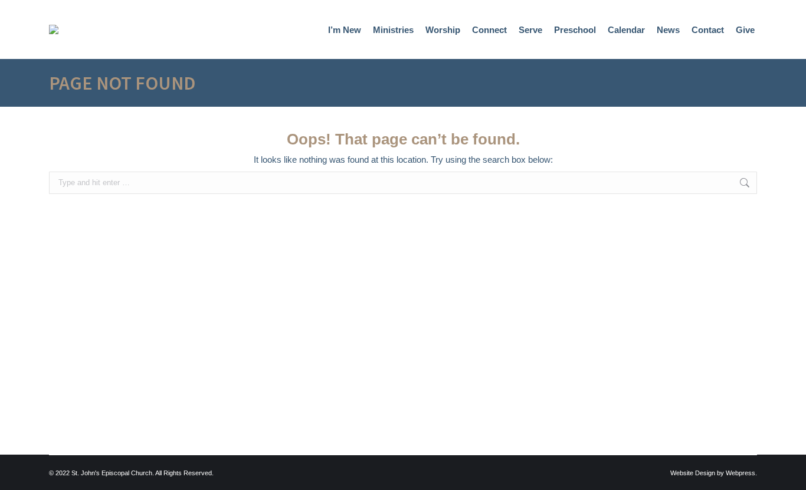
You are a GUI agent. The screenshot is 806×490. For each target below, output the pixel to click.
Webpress (740, 472)
